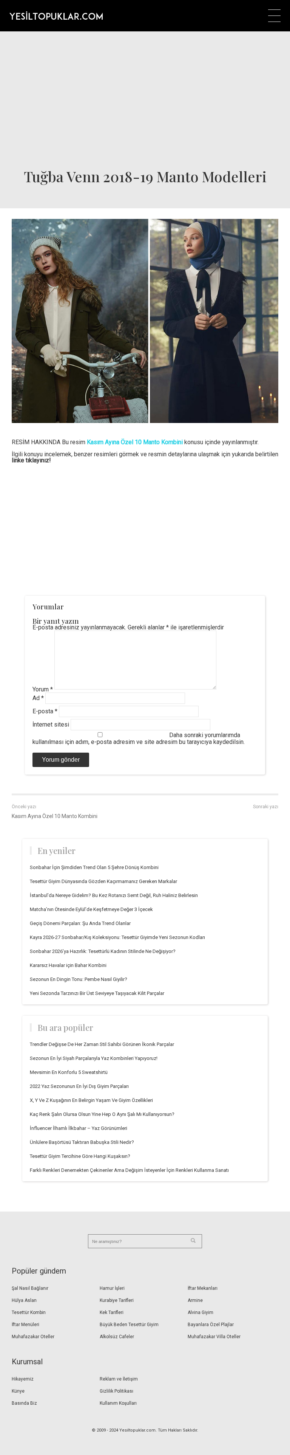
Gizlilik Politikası (116, 1391)
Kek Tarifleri (111, 1312)
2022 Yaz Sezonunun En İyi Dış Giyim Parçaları (79, 1086)
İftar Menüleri (25, 1324)
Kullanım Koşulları (118, 1403)
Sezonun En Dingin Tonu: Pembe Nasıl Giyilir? (78, 979)
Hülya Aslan (24, 1300)
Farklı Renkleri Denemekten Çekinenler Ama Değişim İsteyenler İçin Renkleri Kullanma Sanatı (129, 1170)
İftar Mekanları (203, 1288)
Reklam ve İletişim (119, 1379)
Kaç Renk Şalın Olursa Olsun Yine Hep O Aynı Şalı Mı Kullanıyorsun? (102, 1114)
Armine (195, 1300)
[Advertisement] (145, 99)
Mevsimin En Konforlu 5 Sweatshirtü (69, 1072)
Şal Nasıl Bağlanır (30, 1288)
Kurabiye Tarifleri (117, 1300)
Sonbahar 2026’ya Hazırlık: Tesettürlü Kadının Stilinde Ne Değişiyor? (103, 951)
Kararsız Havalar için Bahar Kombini (68, 965)
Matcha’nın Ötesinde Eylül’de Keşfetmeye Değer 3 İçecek (91, 909)
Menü (274, 15)
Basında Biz (24, 1403)
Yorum (42, 689)
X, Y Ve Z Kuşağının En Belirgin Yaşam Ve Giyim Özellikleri (91, 1100)
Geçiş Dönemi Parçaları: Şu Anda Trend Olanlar (80, 923)
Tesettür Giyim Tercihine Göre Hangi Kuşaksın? (80, 1156)
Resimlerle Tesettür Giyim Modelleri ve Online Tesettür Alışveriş (56, 15)
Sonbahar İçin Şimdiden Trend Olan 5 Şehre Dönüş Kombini (94, 867)
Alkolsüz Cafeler (117, 1336)
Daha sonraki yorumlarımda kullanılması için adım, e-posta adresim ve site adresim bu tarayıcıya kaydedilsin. (138, 738)
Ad (38, 698)
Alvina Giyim (200, 1312)
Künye (18, 1391)
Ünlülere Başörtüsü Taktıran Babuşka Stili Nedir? (82, 1142)
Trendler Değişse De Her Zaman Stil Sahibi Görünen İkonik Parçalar (102, 1044)
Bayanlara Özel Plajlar (211, 1324)
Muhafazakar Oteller (33, 1336)
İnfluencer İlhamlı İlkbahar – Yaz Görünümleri (78, 1128)
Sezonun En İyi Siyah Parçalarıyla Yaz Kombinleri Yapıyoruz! (93, 1058)
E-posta (44, 711)
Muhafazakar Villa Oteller (214, 1336)
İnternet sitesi (50, 724)
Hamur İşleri (112, 1288)
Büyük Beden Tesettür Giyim (129, 1324)
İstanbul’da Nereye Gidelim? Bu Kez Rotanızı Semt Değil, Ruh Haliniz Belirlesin (114, 895)
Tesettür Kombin (29, 1312)
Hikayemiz (23, 1379)
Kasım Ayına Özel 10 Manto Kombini (54, 816)
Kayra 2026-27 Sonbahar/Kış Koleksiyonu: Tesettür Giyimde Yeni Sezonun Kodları (117, 937)
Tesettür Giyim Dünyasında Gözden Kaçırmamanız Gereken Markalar (103, 881)
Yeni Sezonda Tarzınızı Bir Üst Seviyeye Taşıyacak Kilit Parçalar (97, 993)
